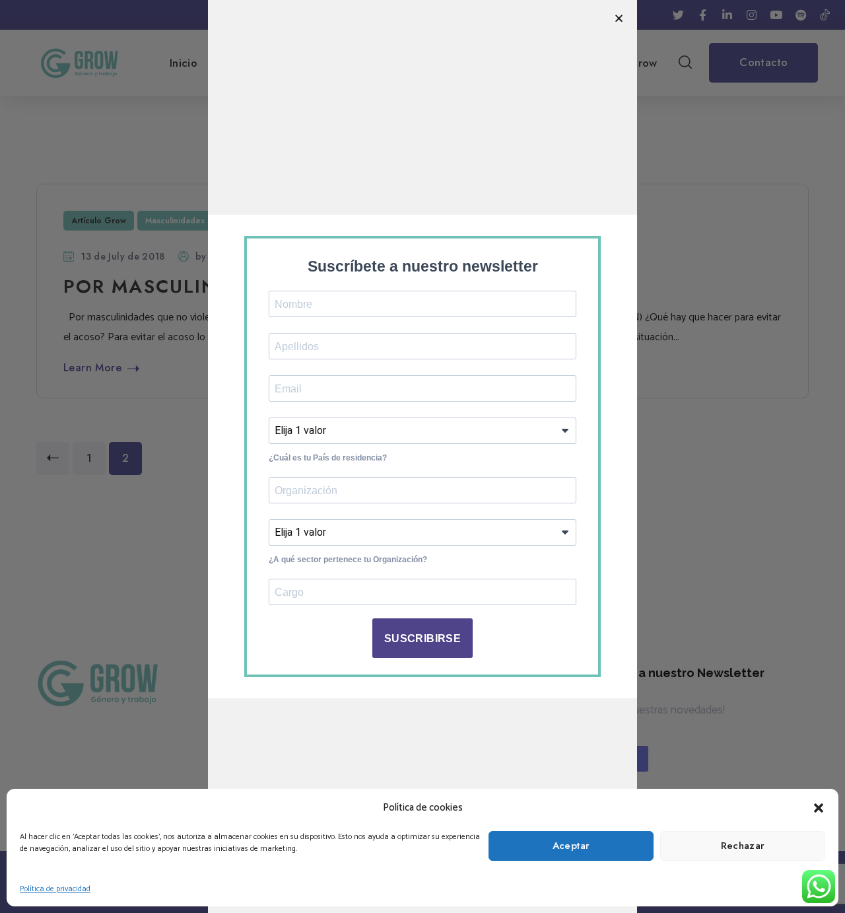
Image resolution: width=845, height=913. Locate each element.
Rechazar (743, 845)
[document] (422, 456)
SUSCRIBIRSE (422, 638)
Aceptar (571, 845)
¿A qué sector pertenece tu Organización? (348, 559)
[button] (818, 808)
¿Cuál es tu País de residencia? (328, 457)
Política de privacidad (55, 889)
